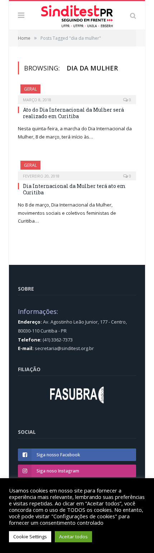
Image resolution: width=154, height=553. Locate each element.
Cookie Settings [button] (30, 536)
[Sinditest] (77, 14)
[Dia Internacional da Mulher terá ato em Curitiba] (77, 168)
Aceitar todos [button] (73, 536)
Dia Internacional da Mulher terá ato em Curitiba (74, 189)
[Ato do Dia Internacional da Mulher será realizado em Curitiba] (77, 92)
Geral (30, 89)
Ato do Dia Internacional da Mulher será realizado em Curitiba (73, 113)
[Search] (133, 15)
